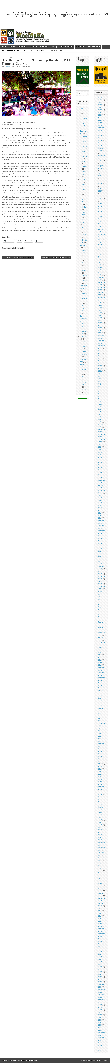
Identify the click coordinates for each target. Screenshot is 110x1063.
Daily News (22, 47)
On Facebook (40, 50)
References (80, 47)
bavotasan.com (103, 1060)
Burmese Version (55, 50)
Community (44, 47)
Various (84, 280)
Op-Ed (84, 207)
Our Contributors (66, 47)
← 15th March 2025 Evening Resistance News (18, 257)
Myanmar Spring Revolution (15, 248)
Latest (84, 235)
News (83, 202)
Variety (54, 47)
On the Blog (27, 50)
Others (84, 161)
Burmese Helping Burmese (84, 298)
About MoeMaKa (94, 47)
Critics (84, 377)
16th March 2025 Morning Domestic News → (56, 257)
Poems (84, 263)
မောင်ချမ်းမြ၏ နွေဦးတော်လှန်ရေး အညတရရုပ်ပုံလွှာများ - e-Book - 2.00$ (57, 14)
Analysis (84, 184)
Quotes (84, 389)
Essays (84, 258)
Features (11, 57)
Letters (84, 151)
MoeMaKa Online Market (10, 50)
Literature (33, 47)
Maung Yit (7, 66)
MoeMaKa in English (19, 1060)
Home (4, 47)
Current (12, 47)
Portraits (84, 166)
